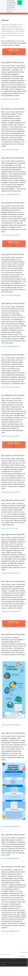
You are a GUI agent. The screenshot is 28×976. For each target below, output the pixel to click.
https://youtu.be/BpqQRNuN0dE (11, 295)
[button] (20, 952)
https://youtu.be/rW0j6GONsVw (10, 826)
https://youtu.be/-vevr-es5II (9, 528)
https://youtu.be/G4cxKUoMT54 (10, 611)
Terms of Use (10, 10)
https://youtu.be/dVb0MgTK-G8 (10, 725)
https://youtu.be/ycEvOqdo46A (10, 387)
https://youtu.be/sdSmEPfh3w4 (10, 573)
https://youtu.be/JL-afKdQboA (10, 149)
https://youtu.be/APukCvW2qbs (10, 194)
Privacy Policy (13, 8)
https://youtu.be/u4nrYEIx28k (10, 99)
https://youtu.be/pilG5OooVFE (10, 931)
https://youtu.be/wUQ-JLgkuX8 (10, 492)
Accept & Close (19, 2)
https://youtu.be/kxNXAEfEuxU (10, 346)
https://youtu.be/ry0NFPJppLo (10, 858)
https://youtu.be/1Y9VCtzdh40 (10, 436)
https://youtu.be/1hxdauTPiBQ (10, 235)
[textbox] (14, 478)
